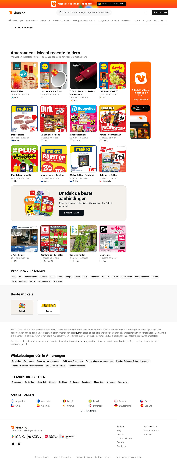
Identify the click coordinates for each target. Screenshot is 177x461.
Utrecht (52, 382)
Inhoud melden (124, 438)
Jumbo (79, 332)
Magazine (147, 20)
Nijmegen (111, 382)
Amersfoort (123, 382)
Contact (121, 434)
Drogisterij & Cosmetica (109, 20)
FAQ (119, 430)
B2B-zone (148, 434)
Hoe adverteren (151, 430)
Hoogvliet (42, 382)
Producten (158, 20)
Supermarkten (32, 20)
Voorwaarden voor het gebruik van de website (93, 457)
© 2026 (41, 457)
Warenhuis (126, 20)
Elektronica (45, 20)
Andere (137, 20)
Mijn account (161, 12)
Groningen (86, 382)
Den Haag (63, 382)
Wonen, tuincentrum (61, 20)
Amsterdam (17, 382)
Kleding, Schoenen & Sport (84, 20)
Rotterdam (29, 382)
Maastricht (99, 382)
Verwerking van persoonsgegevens (129, 457)
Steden (120, 442)
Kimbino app (81, 341)
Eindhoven (74, 382)
